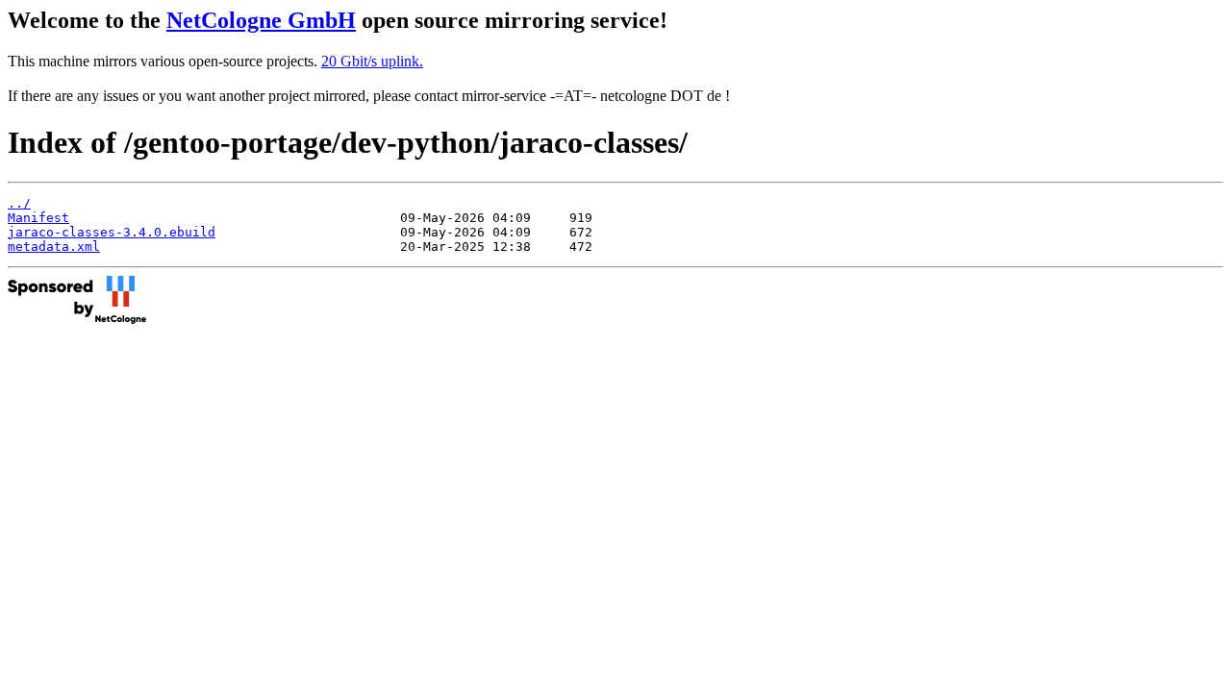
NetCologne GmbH (261, 20)
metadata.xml (54, 246)
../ (19, 203)
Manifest (38, 217)
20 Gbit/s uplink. (372, 61)
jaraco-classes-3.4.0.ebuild (111, 232)
